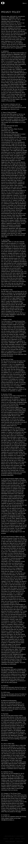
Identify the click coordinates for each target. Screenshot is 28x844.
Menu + (25, 3)
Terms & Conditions (10, 841)
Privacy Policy (19, 841)
